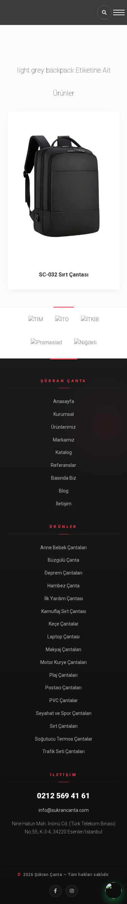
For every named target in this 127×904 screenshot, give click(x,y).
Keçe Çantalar (64, 624)
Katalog (64, 452)
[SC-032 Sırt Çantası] (64, 185)
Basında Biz (63, 478)
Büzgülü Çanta (63, 560)
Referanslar (63, 465)
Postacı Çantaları (63, 687)
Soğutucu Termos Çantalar (63, 739)
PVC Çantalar (63, 700)
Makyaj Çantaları (63, 649)
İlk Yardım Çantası (63, 598)
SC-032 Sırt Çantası (63, 274)
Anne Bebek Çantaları (63, 547)
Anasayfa (63, 401)
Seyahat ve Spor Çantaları (63, 713)
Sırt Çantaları (64, 726)
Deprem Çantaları (63, 573)
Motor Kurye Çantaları (63, 662)
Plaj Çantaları (63, 675)
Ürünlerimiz (63, 427)
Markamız (64, 440)
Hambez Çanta (63, 585)
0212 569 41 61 (63, 796)
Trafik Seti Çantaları (63, 751)
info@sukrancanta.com (64, 810)
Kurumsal (64, 414)
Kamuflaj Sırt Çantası (63, 611)
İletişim (63, 503)
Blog (63, 491)
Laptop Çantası (63, 636)
